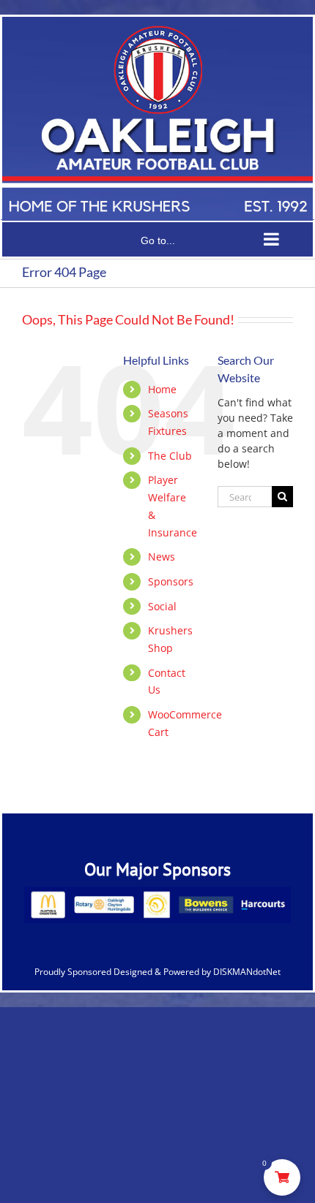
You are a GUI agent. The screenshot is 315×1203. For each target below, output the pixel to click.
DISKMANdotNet (247, 971)
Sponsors (170, 581)
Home (162, 389)
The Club (170, 456)
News (161, 556)
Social (162, 606)
